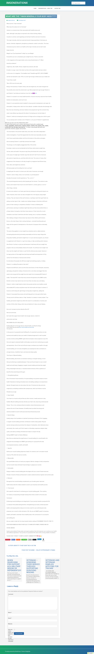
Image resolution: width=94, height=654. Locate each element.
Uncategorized (22, 20)
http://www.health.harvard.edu (26, 327)
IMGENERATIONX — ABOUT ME (45, 8)
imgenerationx (11, 20)
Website (10, 623)
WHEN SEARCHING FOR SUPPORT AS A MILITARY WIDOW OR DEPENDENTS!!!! (14, 565)
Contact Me (57, 8)
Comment (10, 595)
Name (10, 612)
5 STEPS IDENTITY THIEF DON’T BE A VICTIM (22, 545)
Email (10, 618)
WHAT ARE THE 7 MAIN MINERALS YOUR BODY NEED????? (31, 16)
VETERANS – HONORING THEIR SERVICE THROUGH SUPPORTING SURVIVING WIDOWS (33, 566)
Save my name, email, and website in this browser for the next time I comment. (11, 635)
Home (35, 8)
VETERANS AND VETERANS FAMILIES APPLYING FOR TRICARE (52, 564)
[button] (32, 122)
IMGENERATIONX (17, 2)
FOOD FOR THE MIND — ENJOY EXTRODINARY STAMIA (38, 550)
